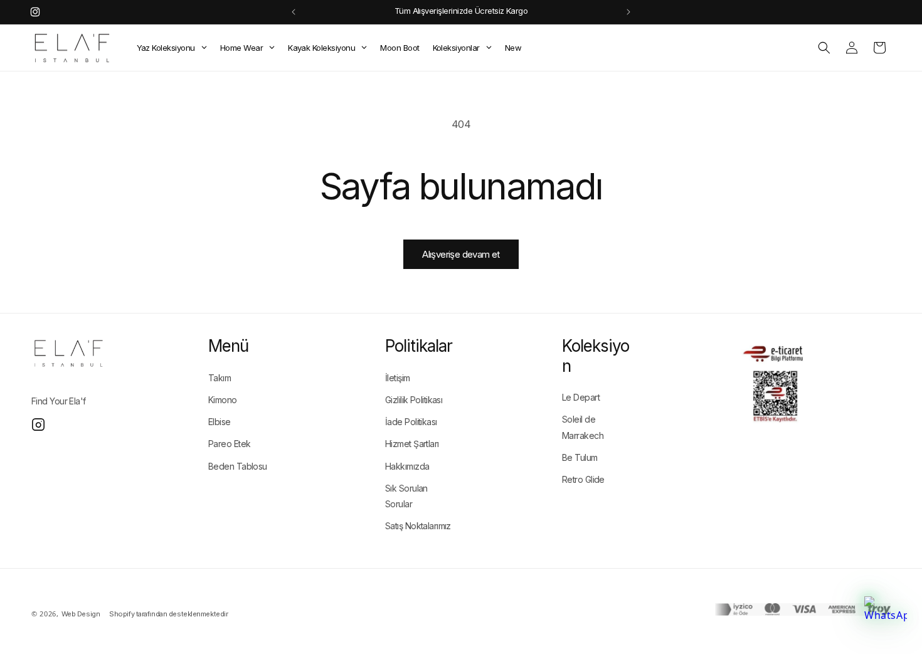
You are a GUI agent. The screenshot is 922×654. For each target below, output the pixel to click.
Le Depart (581, 397)
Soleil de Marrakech (582, 427)
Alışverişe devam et (461, 254)
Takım (219, 377)
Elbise (219, 421)
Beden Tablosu (237, 466)
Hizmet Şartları (412, 443)
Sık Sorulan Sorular (406, 496)
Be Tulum (580, 457)
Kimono (222, 399)
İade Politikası (411, 421)
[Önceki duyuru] (293, 12)
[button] (824, 47)
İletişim (397, 377)
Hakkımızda (407, 466)
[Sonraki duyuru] (628, 12)
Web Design (80, 613)
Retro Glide (583, 479)
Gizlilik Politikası (413, 399)
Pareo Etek (229, 443)
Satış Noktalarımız (418, 525)
